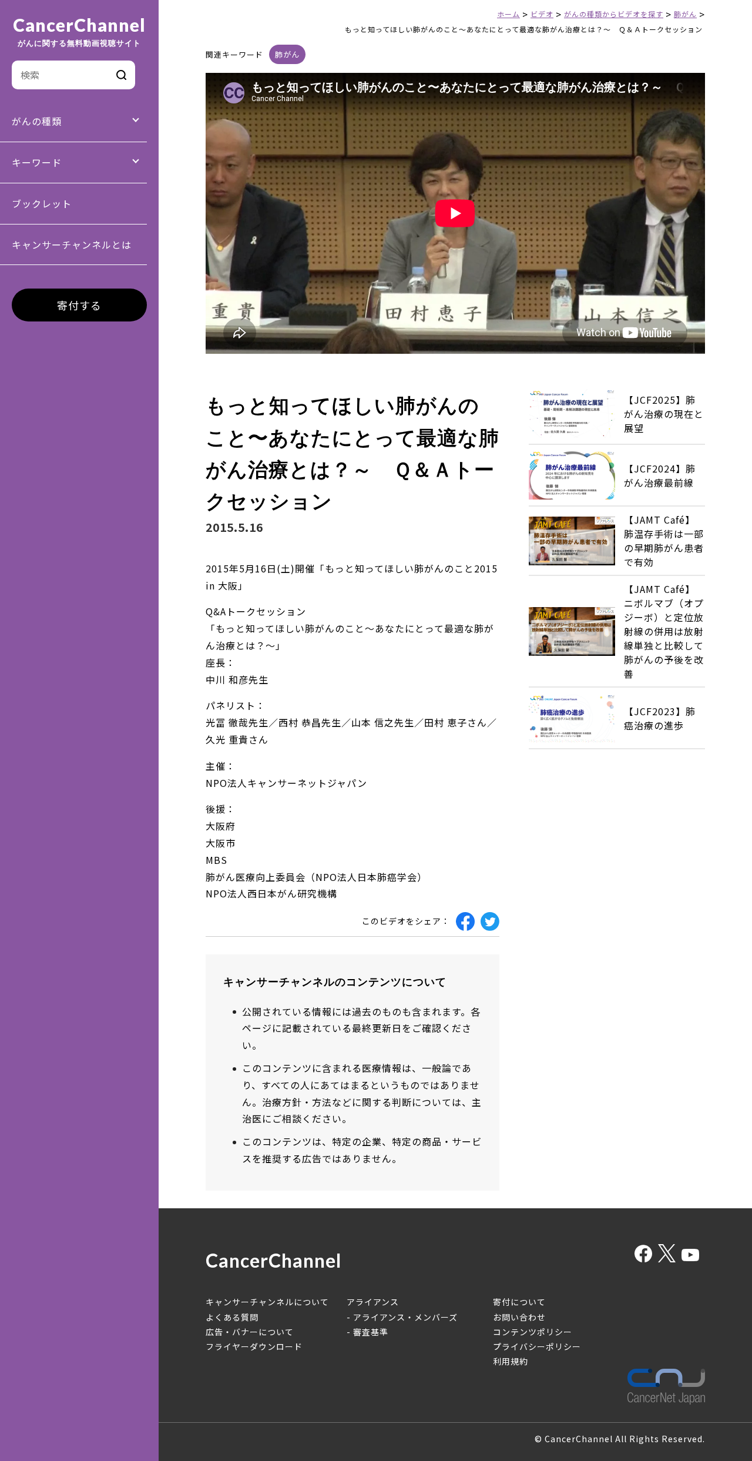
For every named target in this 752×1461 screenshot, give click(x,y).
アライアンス (373, 1302)
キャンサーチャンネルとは (72, 244)
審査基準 (370, 1332)
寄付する (79, 305)
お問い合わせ (519, 1317)
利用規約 (510, 1361)
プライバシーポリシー (537, 1346)
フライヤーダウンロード (254, 1346)
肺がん (287, 54)
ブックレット (42, 203)
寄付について (519, 1302)
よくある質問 (232, 1317)
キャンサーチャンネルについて (267, 1302)
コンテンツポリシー (532, 1332)
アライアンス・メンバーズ (405, 1317)
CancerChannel (79, 32)
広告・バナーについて (250, 1332)
